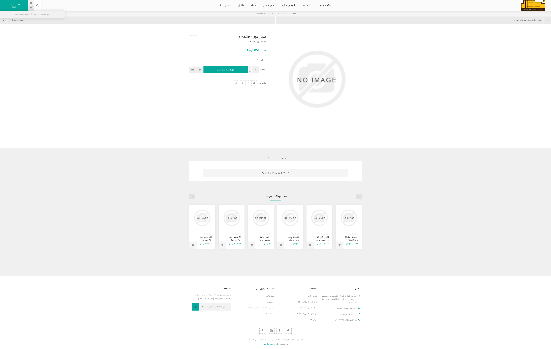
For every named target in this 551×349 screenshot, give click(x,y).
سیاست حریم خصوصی (307, 308)
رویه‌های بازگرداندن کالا (307, 302)
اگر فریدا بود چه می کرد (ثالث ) (235, 240)
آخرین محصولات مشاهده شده (261, 308)
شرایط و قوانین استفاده (307, 314)
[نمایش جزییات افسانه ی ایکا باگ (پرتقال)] (349, 218)
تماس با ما (312, 296)
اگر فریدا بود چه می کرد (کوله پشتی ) (205, 240)
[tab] (284, 158)
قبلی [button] (359, 196)
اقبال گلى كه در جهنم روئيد (322, 238)
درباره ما (313, 319)
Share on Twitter (254, 83)
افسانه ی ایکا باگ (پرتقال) (351, 238)
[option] (348, 226)
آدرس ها (270, 302)
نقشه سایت (269, 314)
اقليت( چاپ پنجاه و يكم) (293, 238)
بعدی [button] (192, 196)
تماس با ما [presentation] (266, 158)
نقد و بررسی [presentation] (284, 158)
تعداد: (263, 69)
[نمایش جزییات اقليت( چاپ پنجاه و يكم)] (290, 218)
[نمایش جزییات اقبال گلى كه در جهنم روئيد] (319, 218)
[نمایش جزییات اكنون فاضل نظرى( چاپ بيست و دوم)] (261, 218)
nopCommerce (270, 344)
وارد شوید (28, 3)
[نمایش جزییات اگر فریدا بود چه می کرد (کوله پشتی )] (202, 218)
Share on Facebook (248, 83)
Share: (262, 83)
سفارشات (270, 296)
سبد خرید (14, 6)
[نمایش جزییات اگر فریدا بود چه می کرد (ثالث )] (232, 218)
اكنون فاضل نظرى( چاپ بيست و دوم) (263, 240)
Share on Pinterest (242, 83)
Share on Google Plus (236, 83)
